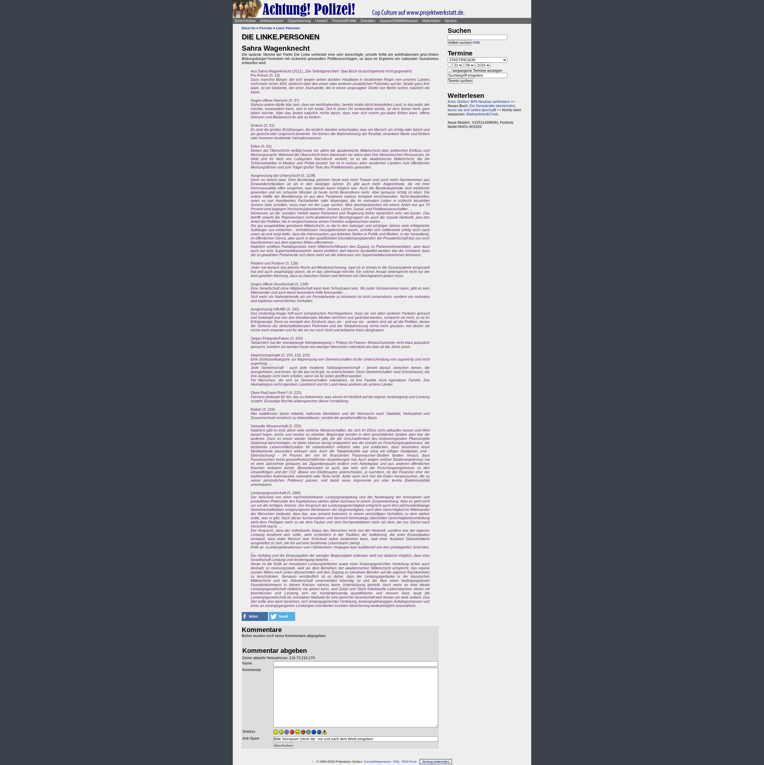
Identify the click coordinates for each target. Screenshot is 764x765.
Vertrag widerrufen (435, 761)
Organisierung (299, 21)
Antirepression (272, 21)
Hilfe (476, 43)
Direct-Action (245, 21)
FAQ (396, 761)
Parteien (265, 28)
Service (451, 21)
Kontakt (369, 761)
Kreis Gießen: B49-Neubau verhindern (479, 102)
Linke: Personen (288, 28)
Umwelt (321, 21)
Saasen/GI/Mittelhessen (399, 21)
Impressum (383, 761)
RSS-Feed (409, 761)
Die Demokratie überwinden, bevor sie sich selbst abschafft (482, 108)
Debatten (368, 21)
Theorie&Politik (344, 21)
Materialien (431, 21)
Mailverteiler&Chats (482, 114)
